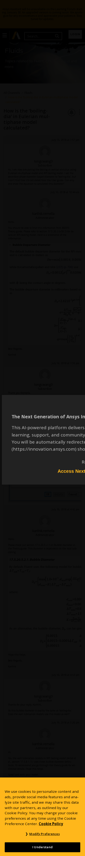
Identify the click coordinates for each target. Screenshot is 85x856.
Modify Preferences (44, 834)
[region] (42, 816)
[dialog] (42, 428)
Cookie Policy (51, 823)
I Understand (42, 847)
